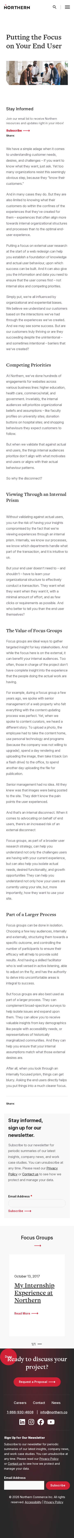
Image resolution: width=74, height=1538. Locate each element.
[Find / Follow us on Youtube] (51, 1422)
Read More (22, 1313)
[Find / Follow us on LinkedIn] (22, 1422)
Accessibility (33, 1502)
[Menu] (67, 7)
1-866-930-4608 (20, 1412)
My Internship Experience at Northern (34, 1292)
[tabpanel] (37, 1295)
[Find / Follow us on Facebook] (40, 1422)
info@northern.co (53, 1412)
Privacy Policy (49, 1458)
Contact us (30, 1174)
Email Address (19, 1196)
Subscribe (14, 130)
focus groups (37, 1245)
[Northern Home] (17, 7)
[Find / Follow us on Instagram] (31, 1422)
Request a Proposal (33, 1381)
